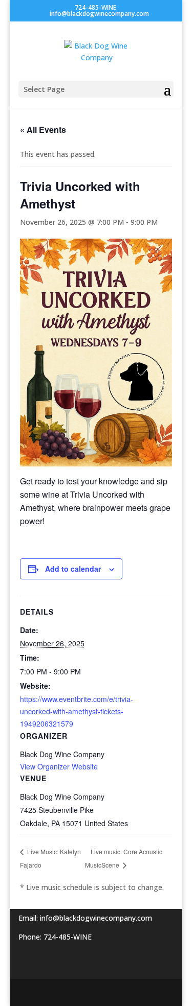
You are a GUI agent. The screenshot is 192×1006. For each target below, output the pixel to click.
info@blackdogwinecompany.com (96, 918)
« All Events (43, 129)
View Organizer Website (59, 766)
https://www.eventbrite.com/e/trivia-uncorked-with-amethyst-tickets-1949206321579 (76, 711)
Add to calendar (73, 569)
